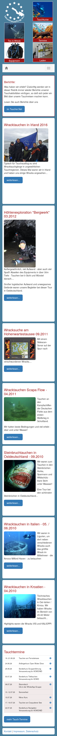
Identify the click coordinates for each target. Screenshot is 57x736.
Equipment (14, 60)
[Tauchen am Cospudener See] (50, 702)
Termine (43, 40)
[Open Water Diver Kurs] (50, 663)
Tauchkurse (43, 19)
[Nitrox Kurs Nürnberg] (50, 697)
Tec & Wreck (14, 40)
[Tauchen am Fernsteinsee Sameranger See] (50, 658)
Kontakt (8, 731)
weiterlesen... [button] (13, 180)
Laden (43, 60)
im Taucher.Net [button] (14, 109)
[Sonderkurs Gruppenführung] (50, 668)
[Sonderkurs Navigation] (50, 708)
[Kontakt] (50, 684)
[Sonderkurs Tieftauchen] (50, 676)
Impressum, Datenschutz (25, 731)
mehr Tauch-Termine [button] (17, 719)
